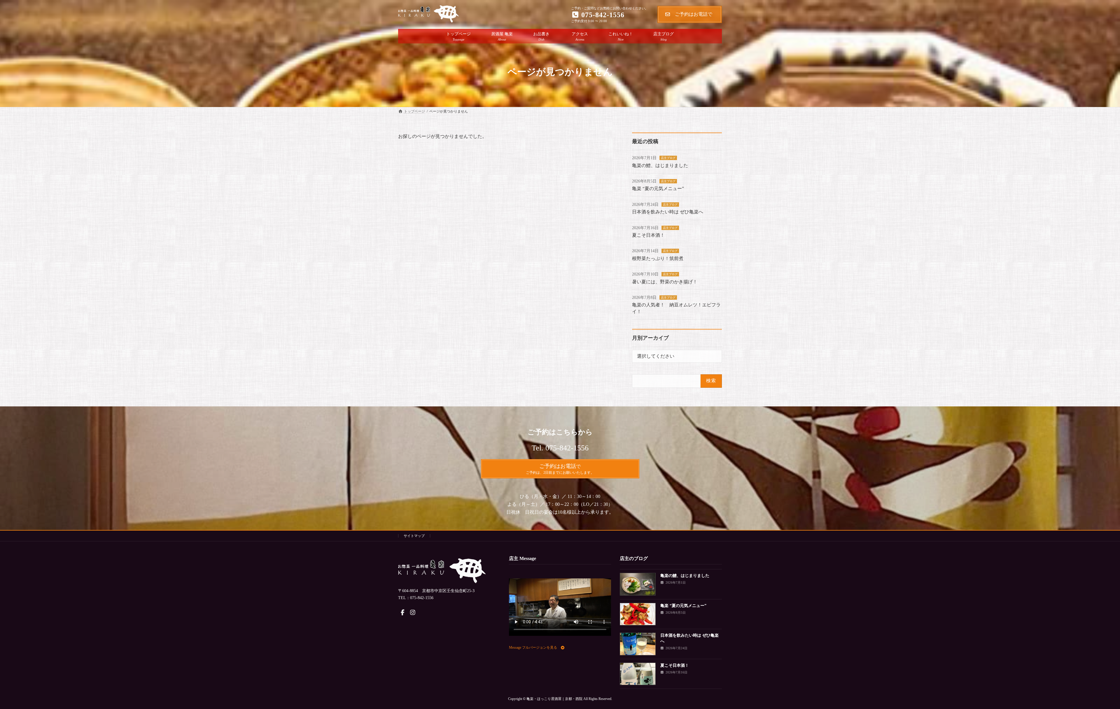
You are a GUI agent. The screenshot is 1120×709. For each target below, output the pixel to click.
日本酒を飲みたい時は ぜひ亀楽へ (667, 211)
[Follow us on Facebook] (402, 612)
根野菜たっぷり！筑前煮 (657, 258)
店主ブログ (668, 157)
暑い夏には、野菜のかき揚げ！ (664, 281)
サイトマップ (414, 536)
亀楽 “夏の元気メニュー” (658, 188)
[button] (537, 648)
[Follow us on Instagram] (412, 612)
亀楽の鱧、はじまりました (660, 165)
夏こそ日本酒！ (648, 235)
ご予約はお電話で (696, 14)
